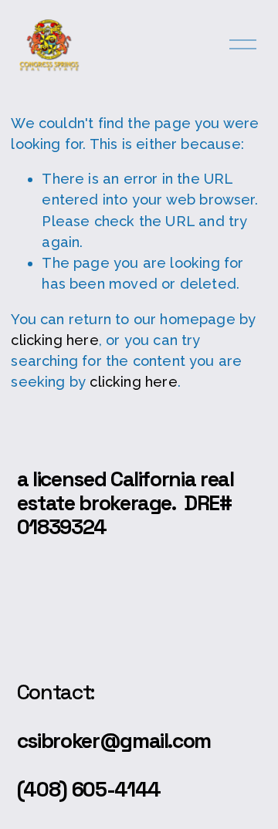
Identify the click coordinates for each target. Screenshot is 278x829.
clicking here (54, 340)
